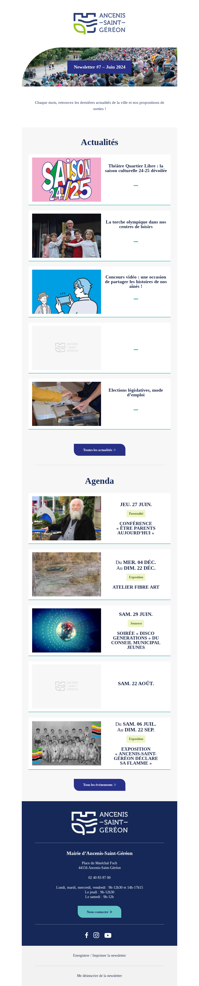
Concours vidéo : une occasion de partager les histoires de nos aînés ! (136, 281)
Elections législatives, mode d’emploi (136, 392)
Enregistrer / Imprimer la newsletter (99, 955)
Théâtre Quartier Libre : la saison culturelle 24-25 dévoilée (136, 168)
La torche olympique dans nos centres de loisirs (136, 224)
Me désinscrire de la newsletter (99, 976)
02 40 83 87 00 (99, 878)
